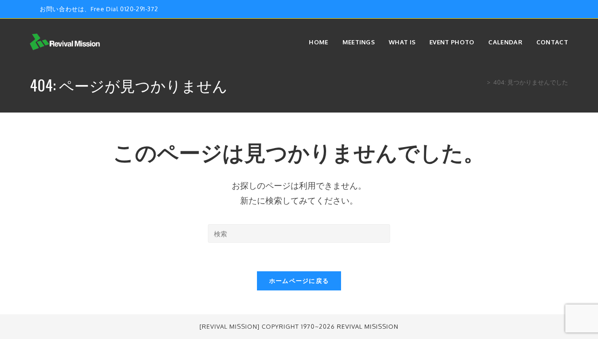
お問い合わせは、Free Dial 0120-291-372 (99, 9)
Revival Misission (368, 326)
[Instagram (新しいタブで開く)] (554, 9)
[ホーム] (481, 82)
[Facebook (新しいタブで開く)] (544, 9)
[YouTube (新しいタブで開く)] (564, 9)
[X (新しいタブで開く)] (533, 9)
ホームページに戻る (299, 280)
